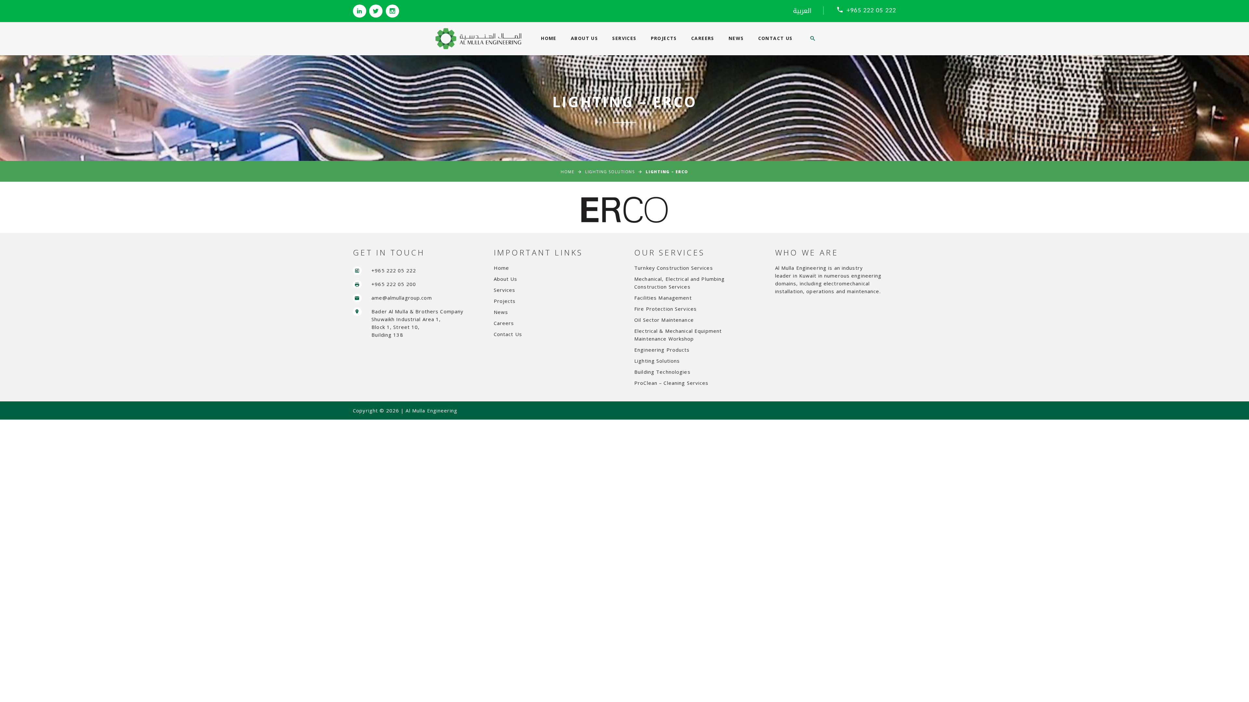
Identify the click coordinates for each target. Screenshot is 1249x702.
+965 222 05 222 (871, 10)
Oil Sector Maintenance (664, 320)
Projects (664, 38)
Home (549, 38)
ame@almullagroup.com (401, 297)
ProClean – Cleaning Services (671, 383)
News (736, 38)
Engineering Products (662, 349)
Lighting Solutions (610, 172)
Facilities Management (663, 297)
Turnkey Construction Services (673, 268)
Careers (702, 38)
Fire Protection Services (665, 309)
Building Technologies (662, 372)
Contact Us (775, 38)
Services (624, 38)
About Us (584, 38)
